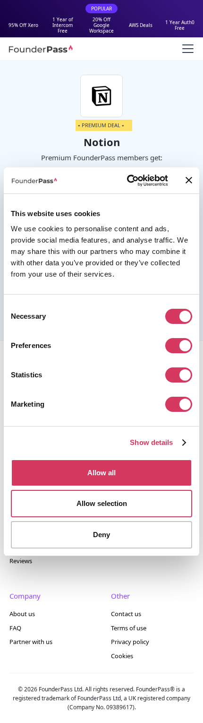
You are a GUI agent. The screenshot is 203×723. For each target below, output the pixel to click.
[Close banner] (189, 180)
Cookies (122, 656)
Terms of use (128, 628)
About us (22, 614)
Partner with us (30, 641)
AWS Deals (140, 25)
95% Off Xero (23, 25)
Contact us (126, 614)
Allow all (101, 473)
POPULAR (101, 8)
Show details (151, 442)
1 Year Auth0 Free (180, 25)
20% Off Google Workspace (101, 25)
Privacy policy (130, 641)
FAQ (15, 628)
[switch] (178, 345)
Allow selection (101, 503)
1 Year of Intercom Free (62, 25)
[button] (186, 48)
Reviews (20, 561)
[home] (41, 49)
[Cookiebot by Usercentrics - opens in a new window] (127, 180)
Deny (101, 535)
